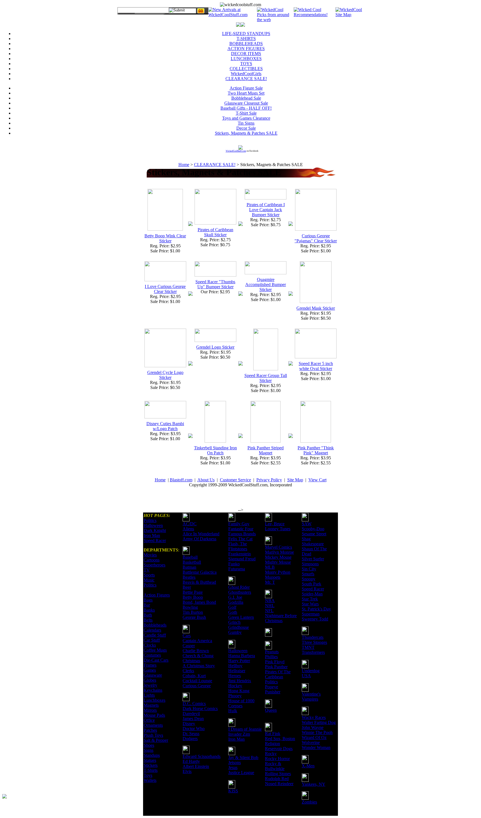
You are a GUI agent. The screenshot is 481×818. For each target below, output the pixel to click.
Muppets (272, 577)
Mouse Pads (154, 715)
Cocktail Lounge (197, 680)
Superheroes (154, 565)
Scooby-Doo (313, 528)
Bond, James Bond (199, 602)
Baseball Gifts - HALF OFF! (246, 108)
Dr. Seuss (191, 733)
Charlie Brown (196, 650)
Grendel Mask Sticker (315, 308)
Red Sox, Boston (280, 738)
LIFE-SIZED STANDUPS (246, 33)
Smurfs (308, 573)
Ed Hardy (191, 761)
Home (183, 164)
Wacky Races (314, 717)
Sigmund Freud (242, 558)
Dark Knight (155, 530)
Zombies (309, 802)
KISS (233, 791)
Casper (189, 645)
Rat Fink (272, 733)
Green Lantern (241, 617)
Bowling (190, 607)
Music (149, 580)
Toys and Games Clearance (246, 118)
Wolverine (311, 742)
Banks (149, 610)
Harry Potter (239, 660)
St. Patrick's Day (316, 609)
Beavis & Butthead (199, 582)
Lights (149, 695)
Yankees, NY (313, 784)
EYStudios (35, 800)
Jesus (232, 767)
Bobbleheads (155, 625)
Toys (148, 775)
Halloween (153, 525)
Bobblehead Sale (246, 98)
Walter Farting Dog (319, 722)
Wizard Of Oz (314, 737)
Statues (150, 760)
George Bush (194, 617)
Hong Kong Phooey (238, 693)
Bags (148, 600)
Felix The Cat (240, 538)
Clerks (188, 670)
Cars (187, 635)
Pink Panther (276, 666)
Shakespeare (313, 543)
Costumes (152, 655)
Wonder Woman (316, 747)
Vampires (310, 699)
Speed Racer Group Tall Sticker (265, 378)
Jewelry (150, 685)
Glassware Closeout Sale (246, 103)
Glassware (153, 675)
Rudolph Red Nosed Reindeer (279, 781)
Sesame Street (314, 533)
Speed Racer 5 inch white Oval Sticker (316, 366)
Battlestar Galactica (200, 572)
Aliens (188, 528)
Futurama (236, 568)
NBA (270, 600)
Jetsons (234, 762)
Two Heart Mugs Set (246, 93)
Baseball (190, 557)
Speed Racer (155, 540)
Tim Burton (193, 612)
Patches (150, 730)
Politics (150, 520)
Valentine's (311, 694)
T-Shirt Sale (246, 113)
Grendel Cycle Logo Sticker (165, 375)
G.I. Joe (235, 597)
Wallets (150, 780)
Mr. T (270, 582)
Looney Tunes (277, 528)
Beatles (189, 577)
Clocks (150, 645)
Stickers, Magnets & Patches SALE (246, 133)
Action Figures (157, 595)
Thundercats (312, 637)
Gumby (235, 632)
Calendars (152, 630)
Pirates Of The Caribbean (278, 674)
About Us (206, 479)
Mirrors (150, 710)
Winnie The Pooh (317, 732)
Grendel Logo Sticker (215, 347)
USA (306, 675)
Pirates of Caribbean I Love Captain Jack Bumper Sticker (266, 209)
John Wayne (312, 727)
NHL (269, 605)
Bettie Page (193, 592)
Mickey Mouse (278, 557)
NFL (269, 610)
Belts (148, 620)
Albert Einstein (196, 766)
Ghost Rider (239, 587)
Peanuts (272, 651)
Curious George (197, 685)
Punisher (272, 691)
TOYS (246, 63)
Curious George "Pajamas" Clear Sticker (316, 238)
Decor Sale (246, 128)
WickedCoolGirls (246, 73)
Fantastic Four (240, 528)
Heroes (234, 675)
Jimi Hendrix (239, 680)
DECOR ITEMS (246, 53)
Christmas (191, 660)
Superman (311, 614)
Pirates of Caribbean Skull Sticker (215, 232)
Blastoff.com (181, 479)
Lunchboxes (154, 700)
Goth (232, 612)
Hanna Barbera (241, 655)
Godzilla (235, 602)
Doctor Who (194, 728)
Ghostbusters (239, 592)
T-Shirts (151, 770)
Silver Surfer (313, 558)
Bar (147, 605)
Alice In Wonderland (201, 533)
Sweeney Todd (315, 619)
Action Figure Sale (246, 88)
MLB (270, 567)
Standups (152, 755)
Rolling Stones (278, 773)
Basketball (192, 562)
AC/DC (190, 523)
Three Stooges (314, 642)
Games (150, 670)
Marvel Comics (278, 547)
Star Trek (310, 599)
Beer (187, 587)
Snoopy (308, 578)
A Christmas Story (199, 665)
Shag (306, 538)
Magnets (151, 705)
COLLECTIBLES (246, 68)
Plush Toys (153, 735)
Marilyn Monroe (279, 552)
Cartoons (151, 560)
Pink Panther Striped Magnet (265, 450)
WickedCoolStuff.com (236, 151)
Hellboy (235, 665)
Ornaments (153, 725)
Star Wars (310, 604)
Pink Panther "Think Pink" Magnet (316, 450)
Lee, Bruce (274, 523)
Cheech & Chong (198, 655)
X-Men (308, 765)
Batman (189, 567)
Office (149, 720)
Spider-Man (312, 594)
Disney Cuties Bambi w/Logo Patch (165, 426)
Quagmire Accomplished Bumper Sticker (265, 284)
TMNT (308, 647)
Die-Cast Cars (156, 660)
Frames (150, 665)
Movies (150, 555)
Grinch (234, 622)
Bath (148, 615)
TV (147, 570)
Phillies (271, 656)
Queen (271, 710)
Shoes (149, 745)
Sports (149, 575)
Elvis (187, 771)
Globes (150, 680)
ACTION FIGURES (246, 48)
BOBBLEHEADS (246, 43)
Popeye (271, 686)
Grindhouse (238, 627)
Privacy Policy (269, 479)
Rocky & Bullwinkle (274, 766)
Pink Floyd (274, 661)
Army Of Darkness (199, 538)
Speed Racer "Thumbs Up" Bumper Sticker (215, 284)
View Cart (317, 479)
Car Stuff (152, 640)
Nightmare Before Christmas (281, 618)
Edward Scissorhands (201, 756)
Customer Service (235, 479)
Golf (232, 607)
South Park (311, 584)
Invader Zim (239, 734)
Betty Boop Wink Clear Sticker (165, 238)
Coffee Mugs (155, 650)
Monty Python (277, 572)
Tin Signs (246, 123)
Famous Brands (242, 533)
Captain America (197, 640)
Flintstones (237, 548)
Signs (148, 750)
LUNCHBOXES (246, 58)
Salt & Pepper (156, 740)
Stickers (151, 765)
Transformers (313, 652)
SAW (306, 523)
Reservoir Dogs (279, 748)
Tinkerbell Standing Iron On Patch (215, 450)
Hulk (232, 710)
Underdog (311, 670)
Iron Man (152, 535)
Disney (189, 723)
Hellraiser (236, 670)
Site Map (295, 479)
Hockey (235, 685)
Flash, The (237, 543)
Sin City (309, 568)
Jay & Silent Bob (243, 757)
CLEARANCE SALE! (246, 78)
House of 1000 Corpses (241, 703)
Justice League (241, 772)
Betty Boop (193, 597)
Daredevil (191, 713)
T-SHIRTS (246, 38)
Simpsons (310, 563)
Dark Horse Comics (200, 708)
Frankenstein (239, 553)
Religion (272, 743)
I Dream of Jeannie (245, 729)
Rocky (271, 753)
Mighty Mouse (278, 562)
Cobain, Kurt (194, 675)
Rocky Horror (277, 758)
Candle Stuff (155, 635)
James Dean (193, 718)
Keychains (153, 690)
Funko (234, 563)
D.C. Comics (194, 703)
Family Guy (238, 523)
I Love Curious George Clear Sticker (165, 289)
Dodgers (190, 738)
